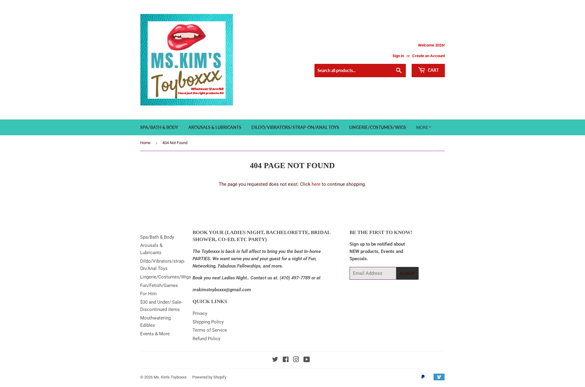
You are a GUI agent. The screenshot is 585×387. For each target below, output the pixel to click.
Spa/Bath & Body (159, 127)
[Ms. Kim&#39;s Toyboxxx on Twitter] (275, 360)
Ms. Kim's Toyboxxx (170, 377)
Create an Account (428, 56)
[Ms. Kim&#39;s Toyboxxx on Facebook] (285, 360)
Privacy (200, 313)
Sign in (398, 56)
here (316, 184)
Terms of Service (210, 330)
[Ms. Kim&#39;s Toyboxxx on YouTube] (306, 360)
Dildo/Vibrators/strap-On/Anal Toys (295, 127)
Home (145, 142)
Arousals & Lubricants (214, 127)
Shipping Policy (208, 322)
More (422, 127)
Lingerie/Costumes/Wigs (377, 127)
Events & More (155, 334)
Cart (433, 70)
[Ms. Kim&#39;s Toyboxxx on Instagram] (296, 360)
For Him (148, 293)
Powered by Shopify (209, 377)
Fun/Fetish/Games (159, 285)
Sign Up (407, 273)
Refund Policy (206, 338)
